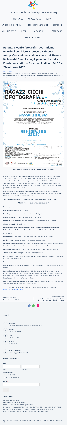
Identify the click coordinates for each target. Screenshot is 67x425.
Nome (5, 363)
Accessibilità (34, 19)
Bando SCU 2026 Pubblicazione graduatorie (18, 405)
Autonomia (39, 31)
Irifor (23, 31)
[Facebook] (29, 305)
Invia (6, 390)
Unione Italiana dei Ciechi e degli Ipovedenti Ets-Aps (33, 12)
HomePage (18, 19)
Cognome (25, 369)
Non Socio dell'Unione (13, 378)
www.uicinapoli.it (18, 289)
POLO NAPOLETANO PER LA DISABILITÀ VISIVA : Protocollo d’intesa (25, 412)
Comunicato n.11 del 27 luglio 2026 (15, 402)
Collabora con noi (32, 37)
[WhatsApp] (33, 305)
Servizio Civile (9, 31)
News (48, 19)
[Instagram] (38, 305)
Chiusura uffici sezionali (11, 400)
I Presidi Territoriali (38, 25)
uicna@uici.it (7, 289)
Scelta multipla (8, 372)
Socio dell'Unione (11, 375)
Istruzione (56, 31)
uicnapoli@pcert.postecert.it (18, 353)
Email (5, 381)
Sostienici (57, 25)
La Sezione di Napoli (11, 25)
